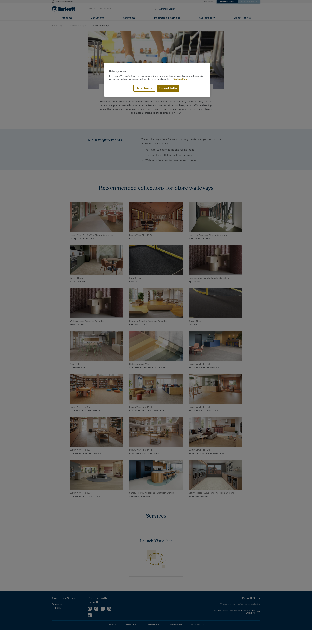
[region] (157, 80)
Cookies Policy (180, 79)
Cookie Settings (144, 88)
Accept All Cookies (168, 88)
